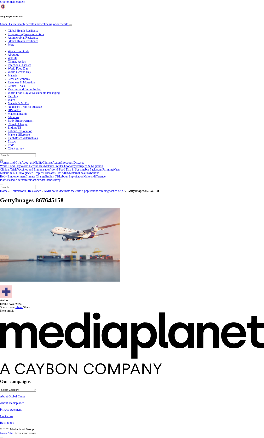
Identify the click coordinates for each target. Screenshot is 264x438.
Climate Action (17, 61)
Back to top (7, 422)
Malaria (12, 75)
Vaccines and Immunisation (24, 89)
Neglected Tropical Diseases (25, 106)
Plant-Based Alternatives (23, 138)
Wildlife (12, 58)
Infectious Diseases (19, 65)
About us (13, 54)
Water (11, 99)
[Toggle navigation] (70, 25)
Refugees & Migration (21, 82)
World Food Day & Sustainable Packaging (34, 92)
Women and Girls (18, 51)
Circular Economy (19, 79)
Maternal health (17, 113)
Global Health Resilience (23, 30)
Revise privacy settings (25, 433)
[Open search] (1, 160)
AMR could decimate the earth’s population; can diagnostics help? (84, 191)
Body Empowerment (20, 120)
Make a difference (19, 134)
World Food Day (18, 68)
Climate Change (17, 124)
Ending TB (14, 127)
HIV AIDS (14, 110)
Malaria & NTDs (18, 103)
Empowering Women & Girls (26, 34)
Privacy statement (10, 409)
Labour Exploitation (20, 131)
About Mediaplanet (12, 403)
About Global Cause (12, 396)
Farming (13, 96)
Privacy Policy (6, 433)
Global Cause (34, 24)
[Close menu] (1, 184)
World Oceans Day (19, 72)
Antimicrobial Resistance (23, 37)
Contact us (6, 416)
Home (4, 191)
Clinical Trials (16, 85)
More (11, 44)
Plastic (12, 141)
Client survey (16, 148)
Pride (11, 145)
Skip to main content (12, 1)
